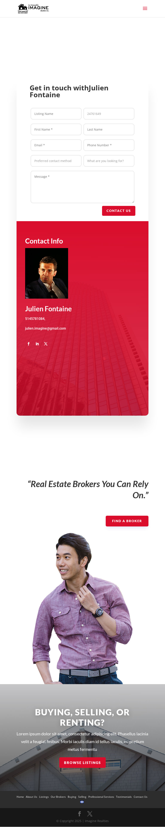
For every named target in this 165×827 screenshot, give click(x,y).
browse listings (82, 763)
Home (20, 797)
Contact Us (140, 797)
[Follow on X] (45, 343)
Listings (44, 797)
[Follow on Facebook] (28, 343)
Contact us (119, 211)
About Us (31, 797)
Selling (82, 797)
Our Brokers (58, 797)
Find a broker (127, 521)
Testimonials (124, 797)
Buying (72, 797)
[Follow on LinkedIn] (37, 343)
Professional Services (101, 797)
